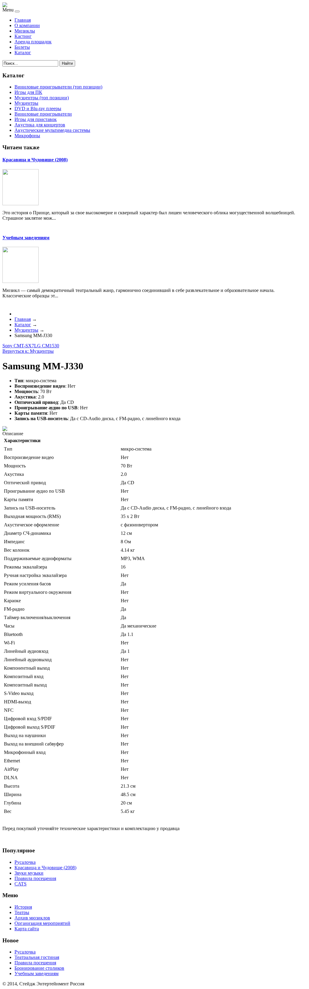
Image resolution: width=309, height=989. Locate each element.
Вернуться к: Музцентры (28, 351)
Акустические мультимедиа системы (52, 130)
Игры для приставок (35, 119)
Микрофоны (27, 135)
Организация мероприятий (42, 923)
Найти (67, 63)
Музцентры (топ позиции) (41, 97)
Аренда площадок (33, 41)
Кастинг (23, 36)
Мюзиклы (24, 30)
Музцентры (26, 103)
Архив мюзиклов (32, 917)
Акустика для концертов (39, 124)
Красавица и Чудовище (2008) (35, 159)
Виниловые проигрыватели (43, 113)
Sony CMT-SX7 (18, 345)
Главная (22, 20)
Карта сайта (26, 928)
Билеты (22, 47)
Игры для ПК (28, 92)
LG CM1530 (46, 345)
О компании (27, 25)
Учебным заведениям (25, 237)
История (23, 907)
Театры (21, 912)
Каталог (22, 52)
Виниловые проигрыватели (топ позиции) (58, 86)
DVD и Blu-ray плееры (37, 108)
